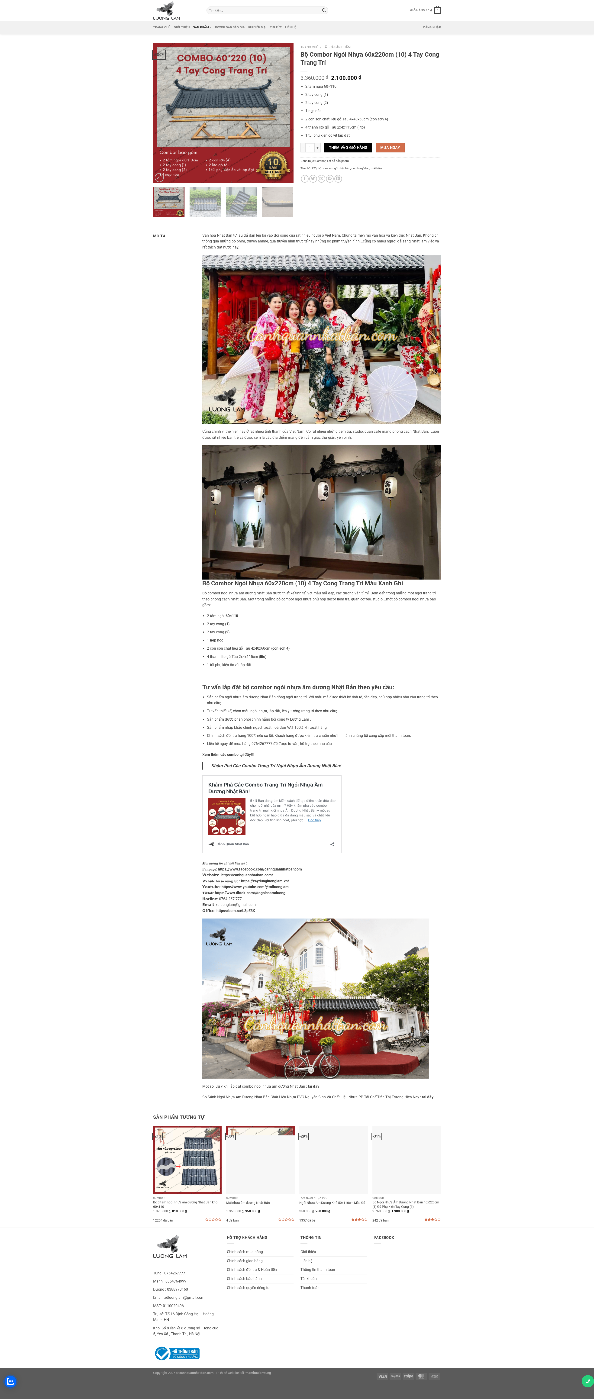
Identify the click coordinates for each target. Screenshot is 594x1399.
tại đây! (428, 1097)
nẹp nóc (314, 111)
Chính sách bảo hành (244, 1279)
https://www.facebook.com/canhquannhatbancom (260, 869)
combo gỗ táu (360, 168)
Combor (320, 161)
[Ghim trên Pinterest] (330, 179)
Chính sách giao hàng (245, 1261)
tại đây (313, 1086)
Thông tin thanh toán (317, 1269)
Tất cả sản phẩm (337, 47)
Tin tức (276, 27)
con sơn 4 (379, 119)
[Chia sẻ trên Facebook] (305, 179)
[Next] (285, 113)
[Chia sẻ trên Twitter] (313, 179)
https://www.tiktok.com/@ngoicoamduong (250, 893)
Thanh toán (310, 1288)
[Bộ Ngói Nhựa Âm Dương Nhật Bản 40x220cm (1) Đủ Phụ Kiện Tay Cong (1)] (406, 1160)
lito (361, 127)
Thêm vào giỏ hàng (348, 148)
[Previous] (162, 113)
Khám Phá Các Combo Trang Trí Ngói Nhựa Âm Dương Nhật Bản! (276, 765)
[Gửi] (324, 10)
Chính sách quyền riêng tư (248, 1288)
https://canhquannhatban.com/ (247, 875)
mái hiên (376, 168)
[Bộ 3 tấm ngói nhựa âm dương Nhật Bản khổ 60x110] (187, 1160)
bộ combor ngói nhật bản (334, 168)
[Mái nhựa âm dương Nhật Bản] (260, 1160)
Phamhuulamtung (258, 1373)
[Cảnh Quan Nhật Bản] (176, 10)
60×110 (329, 86)
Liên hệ (290, 27)
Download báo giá (230, 27)
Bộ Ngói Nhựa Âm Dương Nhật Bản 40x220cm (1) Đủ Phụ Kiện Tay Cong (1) (405, 1204)
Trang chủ (162, 27)
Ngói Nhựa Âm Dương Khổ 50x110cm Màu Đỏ (332, 1203)
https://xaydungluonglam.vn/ (265, 881)
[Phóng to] (159, 177)
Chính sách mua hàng (245, 1252)
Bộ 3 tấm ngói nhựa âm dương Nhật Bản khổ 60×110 (185, 1204)
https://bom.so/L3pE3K (235, 911)
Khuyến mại (257, 27)
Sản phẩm (201, 27)
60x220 (311, 168)
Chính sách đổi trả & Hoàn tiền (252, 1269)
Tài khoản (308, 1279)
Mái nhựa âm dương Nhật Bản (248, 1203)
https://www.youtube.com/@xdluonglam (255, 887)
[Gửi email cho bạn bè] (321, 179)
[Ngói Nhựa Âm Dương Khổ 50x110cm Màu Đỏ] (333, 1160)
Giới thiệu (182, 27)
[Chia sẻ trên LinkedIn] (338, 179)
